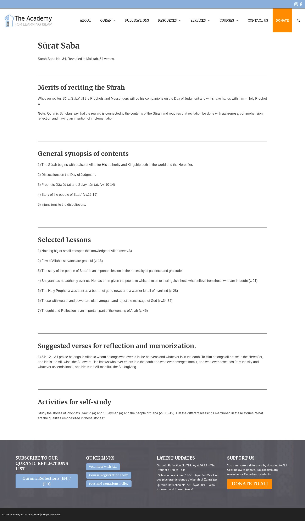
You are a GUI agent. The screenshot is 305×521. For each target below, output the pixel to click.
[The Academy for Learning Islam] (28, 20)
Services (198, 20)
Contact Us (258, 20)
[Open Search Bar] (298, 20)
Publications (137, 20)
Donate (282, 20)
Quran (105, 20)
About (85, 20)
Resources (167, 20)
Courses (227, 20)
